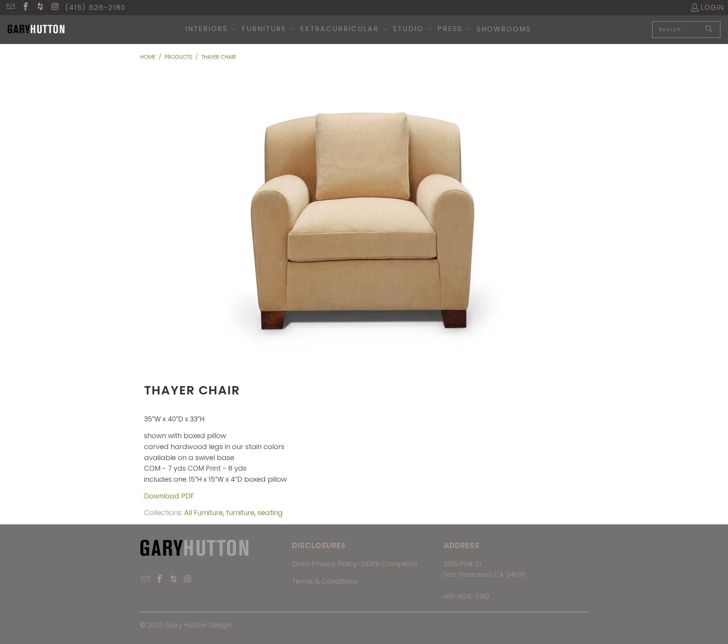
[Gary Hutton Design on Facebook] (25, 7)
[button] (211, 29)
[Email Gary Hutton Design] (10, 7)
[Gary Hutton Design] (36, 30)
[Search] (709, 29)
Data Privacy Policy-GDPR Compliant (354, 564)
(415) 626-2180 (95, 7)
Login (712, 7)
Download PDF (169, 496)
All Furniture (203, 512)
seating (270, 512)
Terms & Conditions (325, 581)
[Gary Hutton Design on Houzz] (39, 7)
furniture (240, 512)
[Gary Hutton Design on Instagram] (54, 7)
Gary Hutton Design (198, 625)
